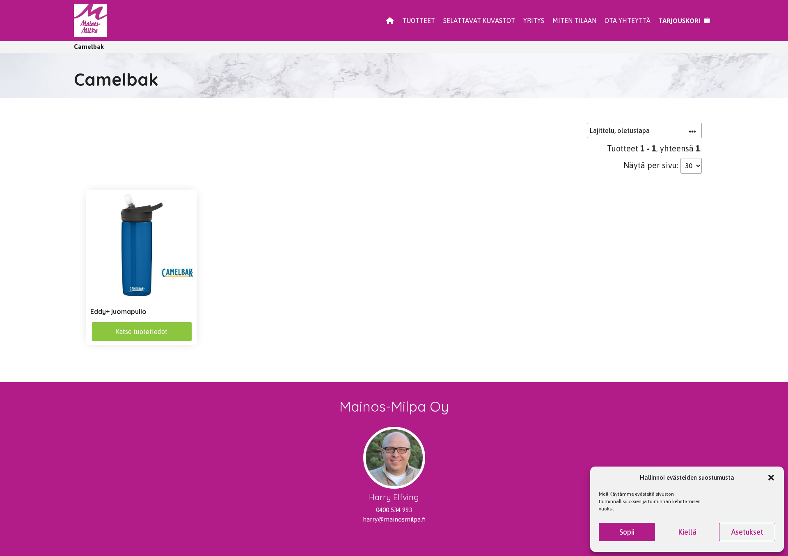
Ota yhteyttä (628, 20)
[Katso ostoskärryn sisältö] (684, 20)
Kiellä (687, 532)
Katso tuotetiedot (141, 331)
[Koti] (390, 20)
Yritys (533, 20)
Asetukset (747, 532)
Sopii (627, 532)
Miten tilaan (574, 20)
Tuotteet (418, 20)
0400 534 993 (394, 509)
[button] (771, 478)
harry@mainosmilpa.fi (394, 519)
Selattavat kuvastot (479, 20)
